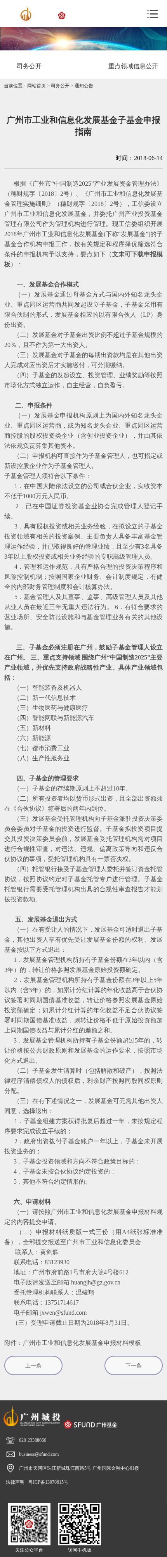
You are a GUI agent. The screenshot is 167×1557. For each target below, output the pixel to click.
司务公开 (60, 85)
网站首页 (36, 85)
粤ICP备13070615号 (48, 1482)
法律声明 (15, 1482)
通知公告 (84, 85)
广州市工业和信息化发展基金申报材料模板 (82, 1343)
